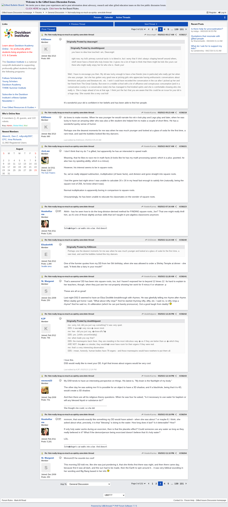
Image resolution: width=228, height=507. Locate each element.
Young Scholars (10, 81)
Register (212, 12)
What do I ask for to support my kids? (206, 47)
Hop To (63, 484)
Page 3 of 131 (137, 29)
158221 (183, 146)
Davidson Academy (11, 84)
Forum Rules (7, 500)
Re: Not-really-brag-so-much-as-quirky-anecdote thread (69, 35)
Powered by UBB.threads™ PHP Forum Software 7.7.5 (114, 506)
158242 (183, 314)
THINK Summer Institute (14, 88)
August (19, 149)
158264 (183, 453)
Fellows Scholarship (12, 78)
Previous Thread (78, 24)
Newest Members (10, 131)
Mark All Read (20, 500)
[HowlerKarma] (45, 227)
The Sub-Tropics (48, 173)
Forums (38, 12)
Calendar (108, 17)
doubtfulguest (150, 314)
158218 (183, 113)
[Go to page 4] (186, 29)
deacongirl (151, 35)
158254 (183, 414)
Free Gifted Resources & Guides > (19, 107)
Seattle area (46, 266)
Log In (223, 12)
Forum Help (189, 500)
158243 (183, 376)
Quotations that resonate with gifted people (205, 37)
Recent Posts (197, 24)
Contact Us (178, 500)
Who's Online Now (11, 113)
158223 (183, 207)
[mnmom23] (45, 393)
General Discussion (56, 12)
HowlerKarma (149, 113)
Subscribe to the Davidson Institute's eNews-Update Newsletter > (15, 97)
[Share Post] (176, 35)
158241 (183, 276)
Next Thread (150, 24)
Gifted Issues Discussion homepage (17, 12)
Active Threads (123, 17)
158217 (183, 35)
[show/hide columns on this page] (225, 17)
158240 (183, 240)
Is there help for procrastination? (207, 29)
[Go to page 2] (149, 29)
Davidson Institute (15, 62)
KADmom (151, 240)
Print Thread (48, 29)
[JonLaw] (45, 163)
